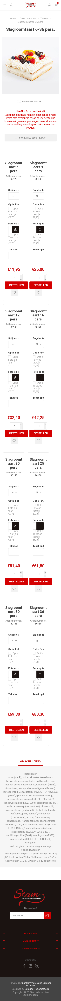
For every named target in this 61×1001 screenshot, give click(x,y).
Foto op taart (16, 223)
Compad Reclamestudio (37, 989)
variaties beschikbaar (32, 138)
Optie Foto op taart (19, 204)
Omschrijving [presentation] (30, 761)
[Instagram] (30, 966)
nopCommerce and (32, 983)
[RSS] (36, 966)
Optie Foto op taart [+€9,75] (13, 213)
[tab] (30, 762)
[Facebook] (24, 966)
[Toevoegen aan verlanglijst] (14, 292)
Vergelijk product (32, 102)
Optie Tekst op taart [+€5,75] (13, 239)
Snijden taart (16, 190)
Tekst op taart (16, 249)
